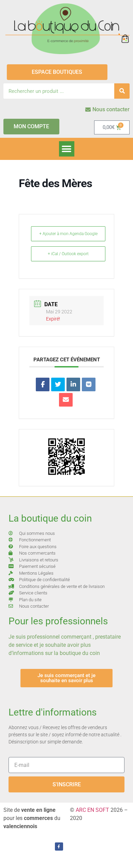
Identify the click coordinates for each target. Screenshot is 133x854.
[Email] (66, 400)
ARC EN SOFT (92, 810)
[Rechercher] (122, 91)
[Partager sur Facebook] (42, 384)
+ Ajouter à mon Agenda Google (68, 233)
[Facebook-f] (59, 846)
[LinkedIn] (73, 384)
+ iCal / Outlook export (68, 253)
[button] (66, 149)
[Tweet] (58, 384)
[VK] (88, 384)
